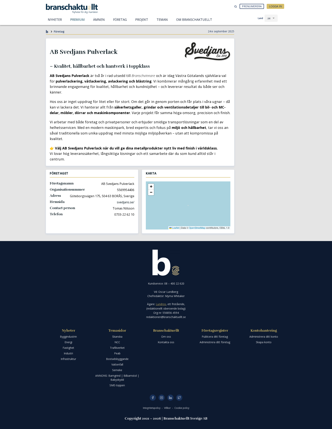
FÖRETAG (120, 20)
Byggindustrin (68, 336)
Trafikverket (117, 348)
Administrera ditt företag (215, 342)
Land (260, 18)
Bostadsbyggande (117, 359)
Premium (77, 20)
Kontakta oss (166, 342)
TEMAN (162, 20)
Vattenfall (117, 364)
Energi (68, 342)
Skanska (117, 336)
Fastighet (68, 348)
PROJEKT (141, 20)
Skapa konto (263, 342)
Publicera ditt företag (215, 336)
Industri (68, 353)
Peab (117, 353)
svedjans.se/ (125, 202)
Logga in (275, 6)
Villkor (167, 408)
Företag (59, 31)
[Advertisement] (262, 53)
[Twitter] (179, 398)
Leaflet (175, 227)
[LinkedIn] (170, 398)
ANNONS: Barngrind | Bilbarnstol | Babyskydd (117, 377)
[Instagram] (162, 398)
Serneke (117, 370)
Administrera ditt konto (263, 336)
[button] (151, 186)
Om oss (166, 336)
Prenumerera (252, 6)
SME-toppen (117, 385)
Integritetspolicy (152, 408)
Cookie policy (181, 408)
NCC (117, 342)
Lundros (161, 304)
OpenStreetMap (197, 227)
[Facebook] (153, 398)
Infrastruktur (68, 359)
